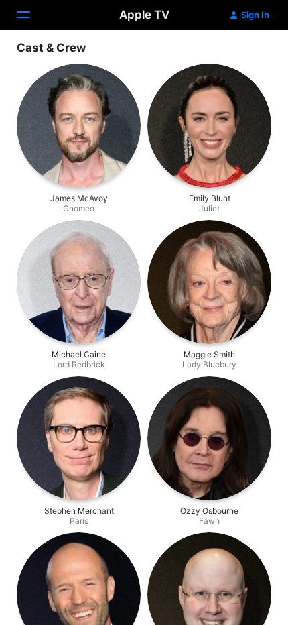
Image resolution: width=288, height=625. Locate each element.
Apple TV (144, 14)
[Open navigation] (31, 15)
